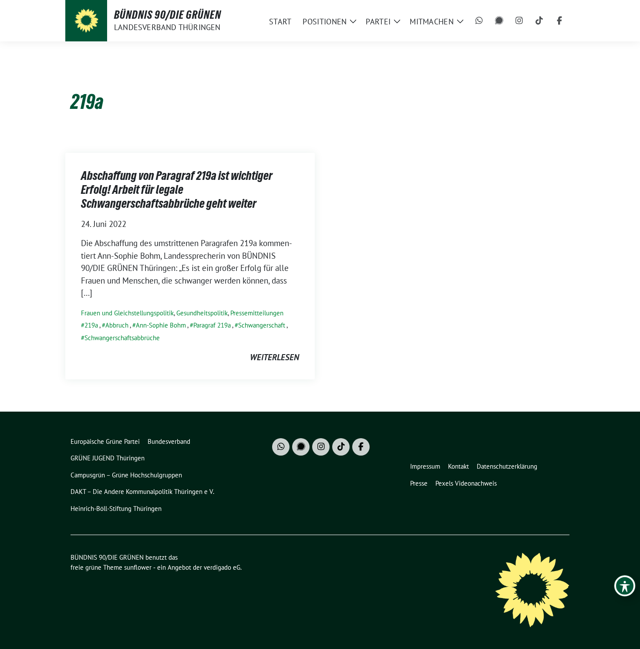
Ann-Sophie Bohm (161, 325)
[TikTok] (539, 21)
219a (91, 325)
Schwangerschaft (261, 325)
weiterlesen (274, 357)
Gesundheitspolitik (202, 313)
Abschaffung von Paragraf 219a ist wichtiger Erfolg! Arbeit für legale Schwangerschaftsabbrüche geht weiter (177, 190)
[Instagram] (519, 21)
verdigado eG (222, 567)
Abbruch (116, 325)
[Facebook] (559, 21)
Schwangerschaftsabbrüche (122, 338)
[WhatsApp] (479, 21)
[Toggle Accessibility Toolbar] (624, 585)
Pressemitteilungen (256, 313)
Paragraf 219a (212, 325)
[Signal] (499, 21)
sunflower (138, 567)
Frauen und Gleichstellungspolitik (127, 313)
